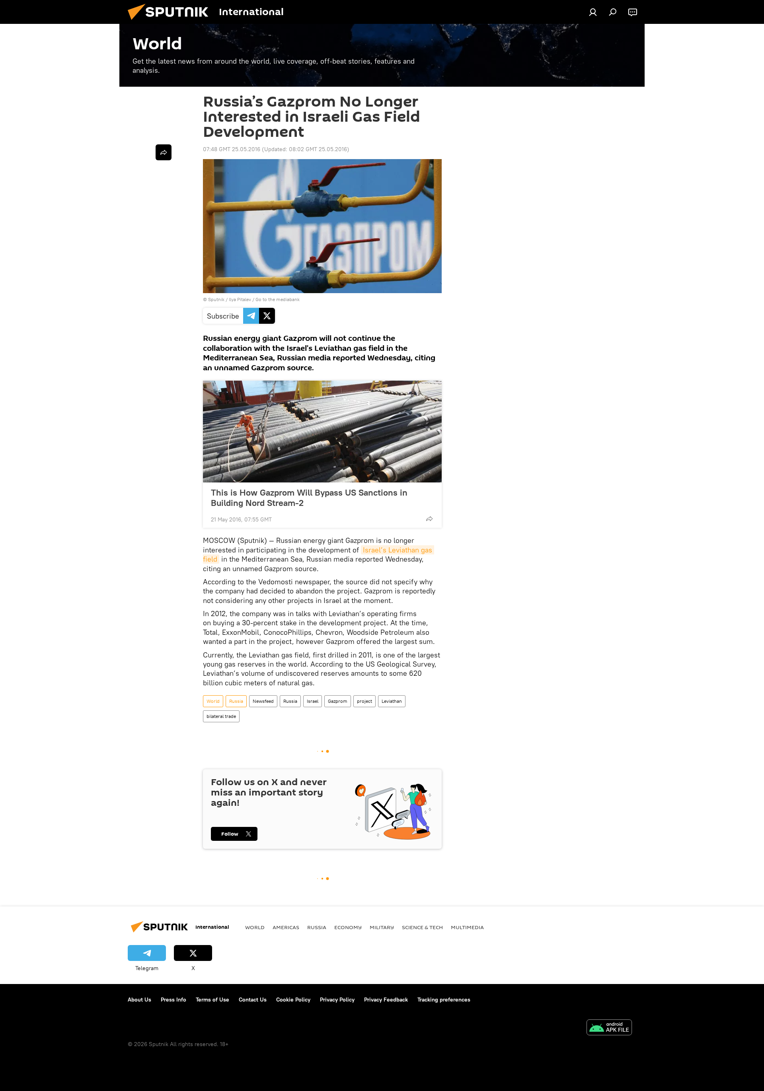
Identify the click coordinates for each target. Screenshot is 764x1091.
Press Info (173, 999)
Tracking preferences (443, 999)
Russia (236, 701)
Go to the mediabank (277, 299)
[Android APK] (609, 1028)
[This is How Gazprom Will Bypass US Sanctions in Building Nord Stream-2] (322, 431)
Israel (312, 701)
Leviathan (392, 701)
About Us (139, 999)
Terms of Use (212, 999)
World (213, 701)
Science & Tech (422, 927)
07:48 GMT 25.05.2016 (231, 149)
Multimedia (467, 927)
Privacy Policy (337, 999)
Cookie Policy (293, 999)
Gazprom (337, 701)
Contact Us (253, 999)
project (364, 701)
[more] (429, 519)
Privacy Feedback (386, 999)
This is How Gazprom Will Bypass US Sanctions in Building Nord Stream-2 (309, 497)
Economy (348, 927)
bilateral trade (221, 716)
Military (382, 927)
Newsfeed (263, 701)
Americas (286, 927)
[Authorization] (593, 12)
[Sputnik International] (171, 21)
